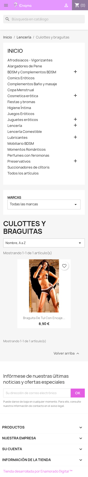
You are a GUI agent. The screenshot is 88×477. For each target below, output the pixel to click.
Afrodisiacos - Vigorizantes (30, 60)
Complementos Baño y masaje (32, 84)
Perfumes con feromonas (28, 155)
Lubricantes (17, 137)
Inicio (15, 50)
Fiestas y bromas (21, 102)
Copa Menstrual (20, 90)
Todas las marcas (44, 204)
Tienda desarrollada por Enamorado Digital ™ (37, 471)
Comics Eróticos (21, 78)
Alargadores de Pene (24, 66)
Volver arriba (67, 353)
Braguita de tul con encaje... (44, 318)
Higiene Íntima (19, 108)
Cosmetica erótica (22, 96)
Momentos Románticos (26, 149)
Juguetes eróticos (22, 120)
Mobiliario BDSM (20, 143)
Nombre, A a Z (44, 243)
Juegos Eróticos (20, 114)
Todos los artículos (23, 173)
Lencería (14, 126)
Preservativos (19, 161)
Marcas (14, 197)
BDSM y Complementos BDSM (31, 72)
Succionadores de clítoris (28, 167)
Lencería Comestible (24, 131)
